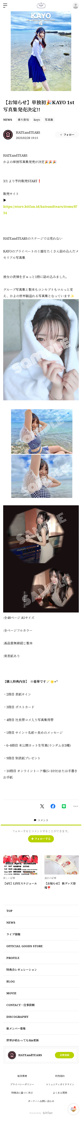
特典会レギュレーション (21, 970)
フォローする (42, 839)
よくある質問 (60, 1092)
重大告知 (23, 120)
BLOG (10, 981)
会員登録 (64, 1055)
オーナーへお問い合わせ (41, 1101)
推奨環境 (22, 1076)
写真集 (49, 120)
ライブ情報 (13, 934)
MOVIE (11, 993)
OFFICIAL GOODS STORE (24, 946)
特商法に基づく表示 (22, 1092)
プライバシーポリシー (22, 1084)
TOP (9, 911)
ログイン (75, 5)
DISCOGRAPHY (17, 1017)
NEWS (7, 120)
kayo (37, 120)
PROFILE (13, 958)
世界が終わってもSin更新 (22, 1040)
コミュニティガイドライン (60, 1084)
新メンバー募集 (16, 1028)
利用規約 (60, 1076)
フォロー (68, 135)
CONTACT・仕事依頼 (20, 1005)
